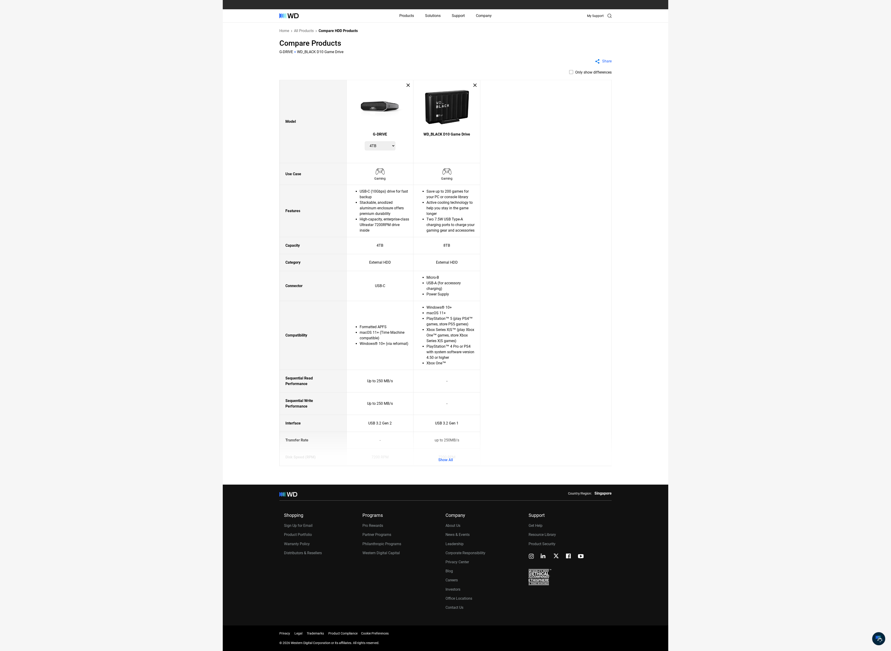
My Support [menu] (595, 16)
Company (484, 15)
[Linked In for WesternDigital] (543, 557)
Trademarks (315, 633)
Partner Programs (376, 534)
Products (406, 15)
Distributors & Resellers (303, 553)
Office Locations (459, 598)
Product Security (542, 544)
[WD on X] (556, 556)
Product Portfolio (298, 534)
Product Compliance (343, 633)
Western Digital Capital (381, 553)
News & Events (458, 534)
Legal (298, 633)
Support (458, 15)
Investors (453, 589)
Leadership (455, 544)
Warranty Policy (297, 544)
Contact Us (454, 607)
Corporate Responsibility (465, 553)
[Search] (609, 16)
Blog (449, 571)
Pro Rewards (372, 525)
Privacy (284, 633)
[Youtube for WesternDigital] (581, 557)
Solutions (433, 15)
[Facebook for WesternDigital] (568, 557)
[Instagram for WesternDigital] (531, 557)
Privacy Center (457, 562)
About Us (453, 525)
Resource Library (542, 534)
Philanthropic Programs (381, 544)
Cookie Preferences (375, 633)
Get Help (535, 525)
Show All (445, 460)
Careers (452, 580)
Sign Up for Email (298, 525)
